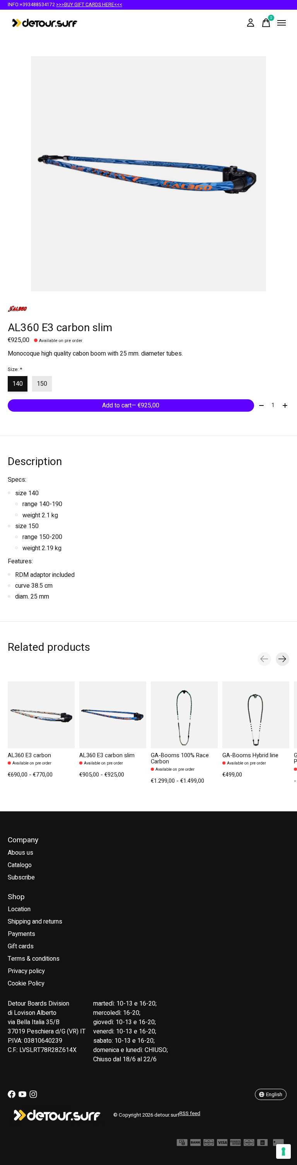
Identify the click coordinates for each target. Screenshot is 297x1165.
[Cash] (182, 1145)
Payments (21, 934)
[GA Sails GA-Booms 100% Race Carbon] (184, 714)
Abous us (20, 852)
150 (42, 383)
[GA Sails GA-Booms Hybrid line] (255, 714)
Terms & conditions (34, 958)
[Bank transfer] (195, 1145)
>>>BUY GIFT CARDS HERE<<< (89, 4)
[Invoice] (262, 1145)
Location (19, 909)
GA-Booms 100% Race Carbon (180, 758)
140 (17, 383)
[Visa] (222, 1145)
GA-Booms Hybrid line (250, 755)
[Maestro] (249, 1145)
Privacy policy (26, 971)
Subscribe (21, 877)
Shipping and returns (35, 921)
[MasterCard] (208, 1145)
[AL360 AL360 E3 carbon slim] (112, 714)
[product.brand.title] (148, 308)
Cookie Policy (26, 983)
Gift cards (21, 946)
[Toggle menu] (281, 23)
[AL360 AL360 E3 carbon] (41, 714)
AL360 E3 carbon (29, 755)
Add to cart (130, 405)
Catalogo (20, 865)
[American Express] (235, 1145)
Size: (15, 369)
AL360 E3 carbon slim (107, 755)
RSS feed (189, 1113)
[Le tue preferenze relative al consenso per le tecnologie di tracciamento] (283, 1151)
